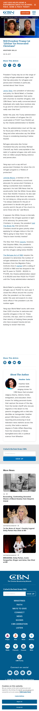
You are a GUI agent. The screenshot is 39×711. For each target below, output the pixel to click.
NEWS (19, 616)
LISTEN (19, 627)
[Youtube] (10, 672)
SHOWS (19, 620)
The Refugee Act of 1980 (13, 255)
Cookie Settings (19, 696)
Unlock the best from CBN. (15, 449)
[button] (33, 13)
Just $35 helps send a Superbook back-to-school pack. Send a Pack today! (17, 4)
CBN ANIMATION (19, 623)
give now (25, 13)
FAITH (19, 604)
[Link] (19, 65)
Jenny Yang (7, 91)
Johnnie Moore (9, 178)
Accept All (19, 707)
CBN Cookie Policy (25, 692)
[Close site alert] (35, 4)
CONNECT (19, 612)
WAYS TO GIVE (19, 608)
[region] (19, 695)
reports (23, 242)
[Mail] (14, 65)
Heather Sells (10, 50)
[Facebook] (4, 65)
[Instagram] (22, 672)
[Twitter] (9, 65)
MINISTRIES (19, 600)
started (19, 266)
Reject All (19, 702)
